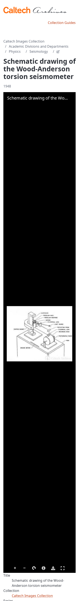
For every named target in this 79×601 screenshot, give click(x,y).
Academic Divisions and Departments (38, 46)
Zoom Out (24, 568)
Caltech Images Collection (23, 41)
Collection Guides (62, 22)
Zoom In (15, 568)
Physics (15, 51)
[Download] (53, 568)
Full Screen (62, 568)
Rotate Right (34, 568)
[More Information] (43, 568)
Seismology (38, 51)
